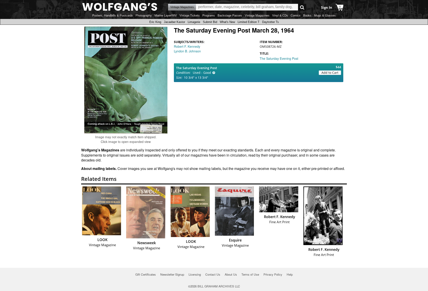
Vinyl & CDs (280, 15)
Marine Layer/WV (165, 15)
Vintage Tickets (189, 15)
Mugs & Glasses (325, 15)
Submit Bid (210, 22)
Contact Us (212, 274)
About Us (231, 274)
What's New (227, 22)
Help (290, 274)
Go (302, 7)
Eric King (155, 22)
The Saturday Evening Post (279, 58)
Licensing (195, 274)
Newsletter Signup (172, 274)
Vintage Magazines (257, 15)
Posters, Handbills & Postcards (112, 15)
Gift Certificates (145, 274)
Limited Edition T (248, 22)
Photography (144, 15)
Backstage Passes (230, 15)
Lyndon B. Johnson (187, 51)
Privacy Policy (272, 274)
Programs (208, 15)
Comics (295, 15)
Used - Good (202, 72)
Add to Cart (329, 72)
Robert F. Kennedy (187, 46)
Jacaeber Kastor (174, 22)
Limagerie (194, 22)
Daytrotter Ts (270, 22)
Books (307, 15)
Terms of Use (250, 274)
